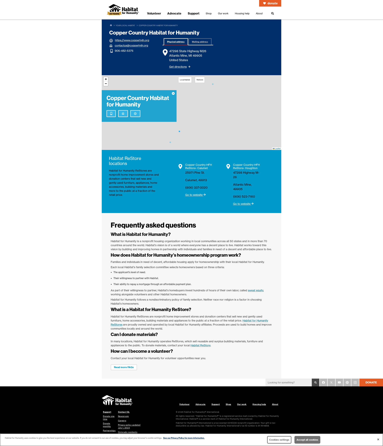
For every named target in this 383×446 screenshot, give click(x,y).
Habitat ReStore (200, 345)
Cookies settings (279, 439)
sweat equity (255, 290)
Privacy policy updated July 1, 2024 (129, 426)
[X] (331, 382)
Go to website (194, 194)
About (275, 404)
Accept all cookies (307, 439)
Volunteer (184, 404)
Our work (242, 404)
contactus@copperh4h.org (131, 45)
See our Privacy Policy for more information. (184, 438)
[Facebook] (323, 382)
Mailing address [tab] (200, 41)
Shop (228, 404)
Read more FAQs (124, 367)
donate (273, 3)
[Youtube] (339, 382)
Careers (122, 420)
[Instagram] (355, 382)
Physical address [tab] (176, 41)
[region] (191, 440)
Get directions (178, 66)
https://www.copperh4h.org (132, 40)
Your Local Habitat (125, 25)
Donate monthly (107, 424)
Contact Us (124, 412)
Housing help (259, 404)
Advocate (201, 404)
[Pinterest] (347, 382)
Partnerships (109, 430)
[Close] (378, 439)
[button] (179, 131)
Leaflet (278, 148)
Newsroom (123, 416)
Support (216, 404)
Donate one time (108, 417)
